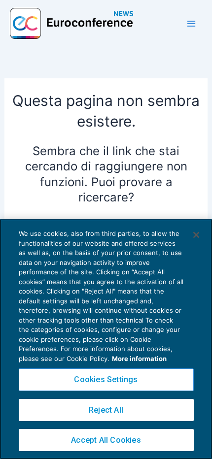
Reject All (106, 410)
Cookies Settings (106, 379)
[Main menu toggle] (191, 23)
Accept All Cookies (106, 440)
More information (139, 358)
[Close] (196, 235)
